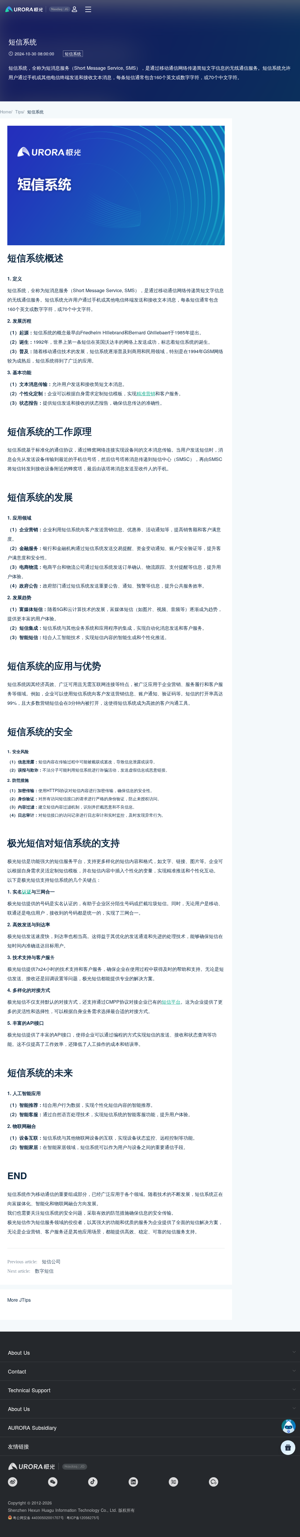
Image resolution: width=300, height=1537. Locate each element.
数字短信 (44, 1271)
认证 (26, 891)
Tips (19, 112)
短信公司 (51, 1261)
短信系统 (73, 54)
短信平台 (171, 1001)
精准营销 (146, 393)
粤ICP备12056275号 (83, 1517)
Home (5, 112)
